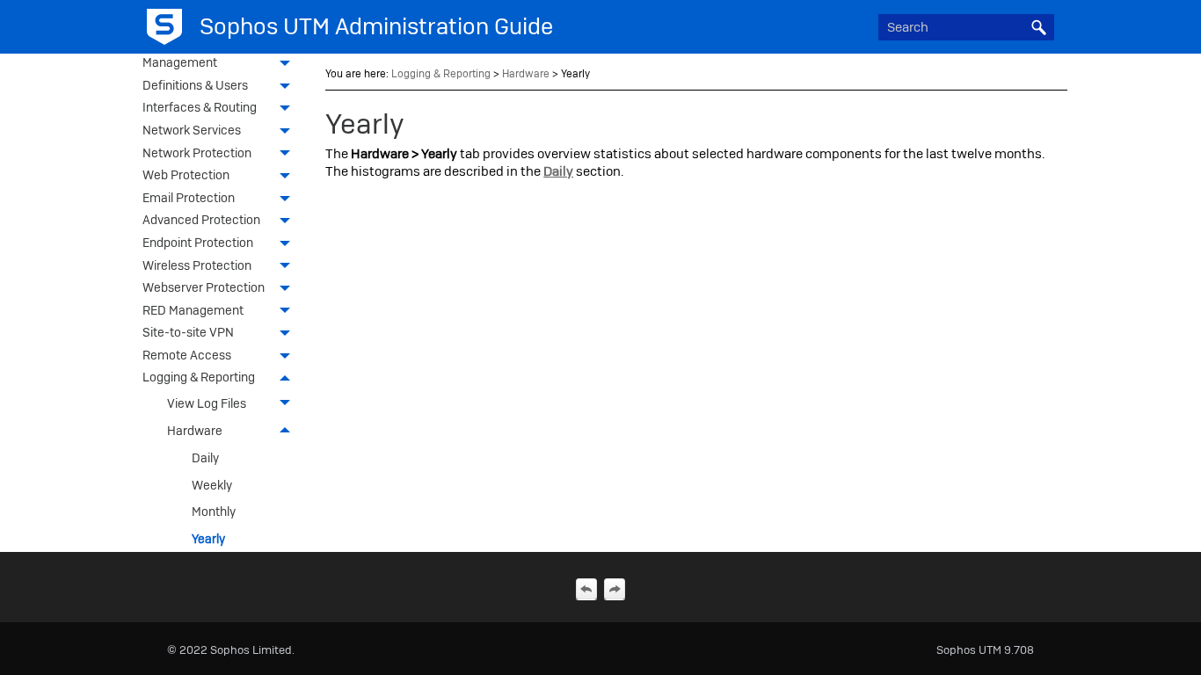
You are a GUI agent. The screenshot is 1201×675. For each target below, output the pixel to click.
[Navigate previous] (586, 588)
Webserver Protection (203, 287)
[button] (1038, 27)
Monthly (214, 511)
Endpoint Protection (197, 242)
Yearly (208, 539)
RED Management (193, 310)
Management (179, 62)
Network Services (191, 130)
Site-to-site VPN (188, 332)
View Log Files (206, 403)
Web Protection (185, 175)
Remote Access (186, 355)
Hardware (194, 431)
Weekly (212, 485)
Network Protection (196, 153)
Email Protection (188, 198)
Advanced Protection (201, 220)
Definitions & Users (195, 85)
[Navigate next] (614, 588)
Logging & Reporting (198, 377)
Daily (205, 458)
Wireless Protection (196, 265)
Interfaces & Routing (199, 107)
